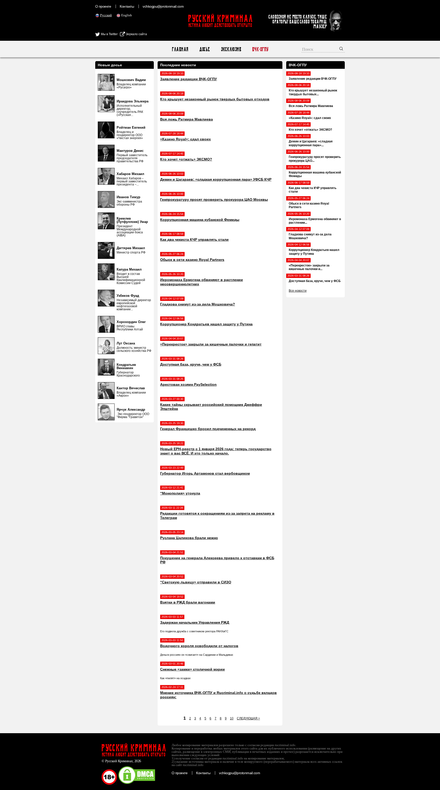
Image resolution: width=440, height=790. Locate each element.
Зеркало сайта (136, 34)
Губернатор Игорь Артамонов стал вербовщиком (205, 473)
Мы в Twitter (109, 34)
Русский (106, 15)
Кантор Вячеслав (131, 388)
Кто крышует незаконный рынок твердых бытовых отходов (214, 99)
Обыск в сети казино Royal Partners (192, 260)
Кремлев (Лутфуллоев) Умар (132, 220)
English (126, 15)
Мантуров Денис (130, 151)
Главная (180, 49)
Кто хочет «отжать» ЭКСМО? (186, 159)
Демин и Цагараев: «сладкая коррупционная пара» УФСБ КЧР (215, 179)
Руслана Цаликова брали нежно (189, 538)
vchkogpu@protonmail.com (163, 6)
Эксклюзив (231, 49)
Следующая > (248, 718)
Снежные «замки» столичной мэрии (192, 669)
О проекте (103, 6)
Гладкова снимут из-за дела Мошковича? (197, 304)
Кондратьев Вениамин (126, 366)
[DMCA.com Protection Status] (137, 783)
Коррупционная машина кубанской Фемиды (199, 220)
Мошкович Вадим (131, 80)
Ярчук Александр (131, 409)
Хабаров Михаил (130, 174)
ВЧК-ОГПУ (260, 49)
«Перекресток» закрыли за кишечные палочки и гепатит (211, 344)
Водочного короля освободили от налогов (199, 646)
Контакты (127, 6)
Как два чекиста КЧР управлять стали (194, 239)
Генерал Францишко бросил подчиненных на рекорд (208, 429)
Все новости (298, 290)
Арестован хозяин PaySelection (188, 384)
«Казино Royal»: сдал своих (185, 139)
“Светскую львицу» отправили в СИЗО (195, 582)
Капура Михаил (129, 269)
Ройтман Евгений (131, 127)
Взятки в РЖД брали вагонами (187, 602)
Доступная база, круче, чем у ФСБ (190, 364)
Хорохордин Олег (131, 322)
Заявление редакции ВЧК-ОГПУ (188, 79)
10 (231, 718)
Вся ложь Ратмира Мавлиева (186, 119)
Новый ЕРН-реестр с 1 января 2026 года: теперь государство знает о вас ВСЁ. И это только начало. (215, 451)
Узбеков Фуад (128, 296)
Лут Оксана (126, 343)
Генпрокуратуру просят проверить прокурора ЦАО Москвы (214, 199)
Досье (204, 49)
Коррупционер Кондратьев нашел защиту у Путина (206, 324)
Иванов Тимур (128, 197)
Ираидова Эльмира (132, 101)
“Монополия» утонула (180, 493)
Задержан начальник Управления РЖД (194, 622)
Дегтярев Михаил (131, 248)
